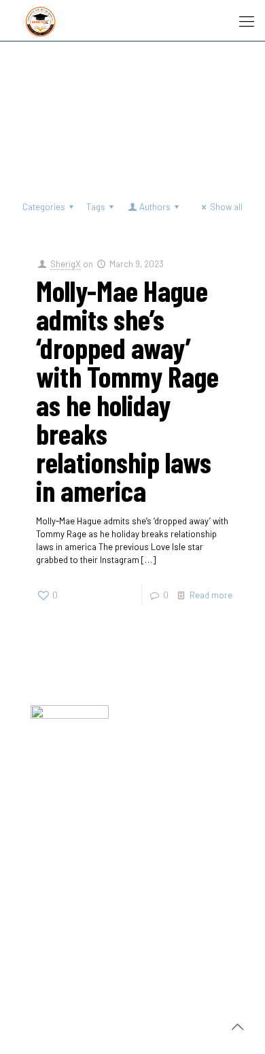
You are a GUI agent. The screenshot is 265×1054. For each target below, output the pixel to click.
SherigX (65, 263)
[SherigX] (40, 20)
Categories (43, 206)
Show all (226, 206)
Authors (155, 206)
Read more (211, 595)
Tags (95, 206)
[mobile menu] (246, 20)
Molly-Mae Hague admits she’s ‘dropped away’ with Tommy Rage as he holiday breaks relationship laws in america (127, 390)
